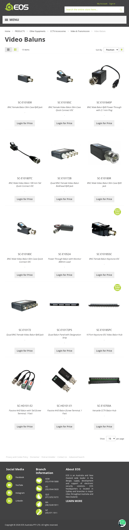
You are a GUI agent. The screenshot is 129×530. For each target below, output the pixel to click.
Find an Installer (48, 457)
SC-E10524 (64, 254)
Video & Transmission (80, 31)
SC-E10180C (25, 254)
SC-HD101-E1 (64, 405)
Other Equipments (37, 31)
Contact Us (62, 457)
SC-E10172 (25, 330)
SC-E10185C (64, 102)
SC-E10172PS (64, 330)
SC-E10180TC (24, 178)
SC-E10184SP (104, 102)
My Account (102, 3)
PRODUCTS (20, 31)
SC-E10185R (25, 102)
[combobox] (94, 9)
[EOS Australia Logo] (16, 7)
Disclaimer (34, 457)
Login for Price (25, 123)
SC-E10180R (104, 178)
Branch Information (44, 471)
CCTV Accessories (58, 31)
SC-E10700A (104, 405)
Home (7, 31)
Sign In (112, 3)
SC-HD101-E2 (25, 405)
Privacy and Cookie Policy (17, 457)
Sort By (99, 50)
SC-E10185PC (104, 330)
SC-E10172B (64, 178)
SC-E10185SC (104, 254)
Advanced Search (76, 457)
